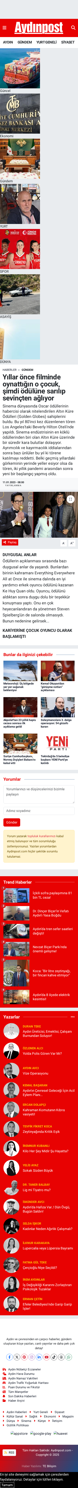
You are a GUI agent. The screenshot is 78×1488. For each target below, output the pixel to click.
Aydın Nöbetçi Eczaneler (24, 1369)
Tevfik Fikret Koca (37, 1126)
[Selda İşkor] (11, 1226)
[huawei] (60, 1434)
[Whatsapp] (68, 1357)
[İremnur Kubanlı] (11, 1148)
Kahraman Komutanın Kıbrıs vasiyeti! (44, 1112)
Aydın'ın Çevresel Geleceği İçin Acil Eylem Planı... (49, 1093)
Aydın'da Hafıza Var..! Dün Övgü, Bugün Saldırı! (46, 1209)
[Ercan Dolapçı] (11, 1109)
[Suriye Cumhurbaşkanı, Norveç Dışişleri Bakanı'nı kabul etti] (20, 743)
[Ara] (73, 28)
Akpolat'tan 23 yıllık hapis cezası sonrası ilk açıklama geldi (19, 723)
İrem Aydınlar (34, 1279)
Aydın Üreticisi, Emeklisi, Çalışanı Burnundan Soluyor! (47, 1033)
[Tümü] (73, 1017)
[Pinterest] (24, 1357)
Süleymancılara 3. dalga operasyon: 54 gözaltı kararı (56, 723)
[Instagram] (31, 1357)
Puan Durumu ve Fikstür (24, 1387)
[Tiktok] (54, 1357)
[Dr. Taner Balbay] (11, 1187)
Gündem (27, 369)
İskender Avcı (33, 1202)
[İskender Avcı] (11, 1206)
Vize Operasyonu (35, 1073)
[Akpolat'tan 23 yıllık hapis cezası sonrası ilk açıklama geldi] (20, 707)
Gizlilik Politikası (18, 1425)
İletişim (57, 1421)
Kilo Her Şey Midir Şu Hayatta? (45, 1151)
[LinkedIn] (39, 1357)
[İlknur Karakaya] (11, 1245)
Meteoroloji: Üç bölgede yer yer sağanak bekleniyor (18, 687)
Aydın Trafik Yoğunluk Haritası (28, 1383)
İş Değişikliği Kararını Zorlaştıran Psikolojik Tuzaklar (47, 1287)
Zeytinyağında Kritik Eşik (41, 1132)
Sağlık (33, 1416)
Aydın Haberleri (17, 1412)
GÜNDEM (25, 42)
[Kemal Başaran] (11, 1090)
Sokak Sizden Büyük (38, 1170)
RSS (11, 1452)
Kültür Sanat (15, 1416)
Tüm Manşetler (18, 1392)
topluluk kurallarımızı (42, 836)
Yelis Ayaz (30, 1165)
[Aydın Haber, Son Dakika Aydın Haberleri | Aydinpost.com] (38, 28)
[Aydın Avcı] (11, 1070)
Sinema (26, 1421)
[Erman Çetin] (11, 1303)
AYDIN (8, 42)
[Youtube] (46, 1357)
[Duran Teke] (11, 1031)
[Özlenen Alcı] (11, 1050)
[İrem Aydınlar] (11, 1284)
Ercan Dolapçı (34, 1105)
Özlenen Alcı (33, 1048)
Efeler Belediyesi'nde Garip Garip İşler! (47, 1306)
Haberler (10, 369)
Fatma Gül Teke (35, 1262)
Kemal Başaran (35, 1085)
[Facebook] (9, 1357)
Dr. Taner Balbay (36, 1185)
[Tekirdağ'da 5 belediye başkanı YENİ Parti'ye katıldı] (58, 743)
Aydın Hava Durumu (21, 1374)
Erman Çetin (32, 1299)
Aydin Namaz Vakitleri (23, 1378)
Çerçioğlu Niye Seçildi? (40, 1268)
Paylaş (12, 542)
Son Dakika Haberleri (22, 1396)
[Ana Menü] (4, 28)
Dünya (11, 1421)
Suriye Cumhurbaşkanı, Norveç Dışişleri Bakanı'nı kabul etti (19, 760)
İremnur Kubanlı (36, 1146)
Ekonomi (50, 1416)
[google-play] (41, 1434)
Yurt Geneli (40, 1412)
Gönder (11, 822)
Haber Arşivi (16, 1400)
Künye (42, 1421)
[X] (17, 1357)
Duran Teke (32, 1026)
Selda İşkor (32, 1223)
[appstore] (19, 1434)
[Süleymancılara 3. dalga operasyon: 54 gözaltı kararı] (58, 707)
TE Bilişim (49, 1466)
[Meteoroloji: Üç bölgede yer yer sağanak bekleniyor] (20, 670)
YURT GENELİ (46, 42)
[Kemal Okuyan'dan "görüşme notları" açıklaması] (58, 670)
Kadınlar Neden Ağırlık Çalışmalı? (47, 1229)
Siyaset (59, 1412)
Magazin (68, 1416)
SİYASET (67, 42)
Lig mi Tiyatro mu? (37, 1190)
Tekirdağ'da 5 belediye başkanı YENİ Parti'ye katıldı (55, 760)
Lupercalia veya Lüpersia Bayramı (48, 1248)
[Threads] (61, 1357)
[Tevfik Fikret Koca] (11, 1129)
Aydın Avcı (31, 1068)
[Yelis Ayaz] (11, 1167)
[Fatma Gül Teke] (11, 1265)
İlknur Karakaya (36, 1243)
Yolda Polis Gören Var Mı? (42, 1053)
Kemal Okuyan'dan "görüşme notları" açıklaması (52, 687)
